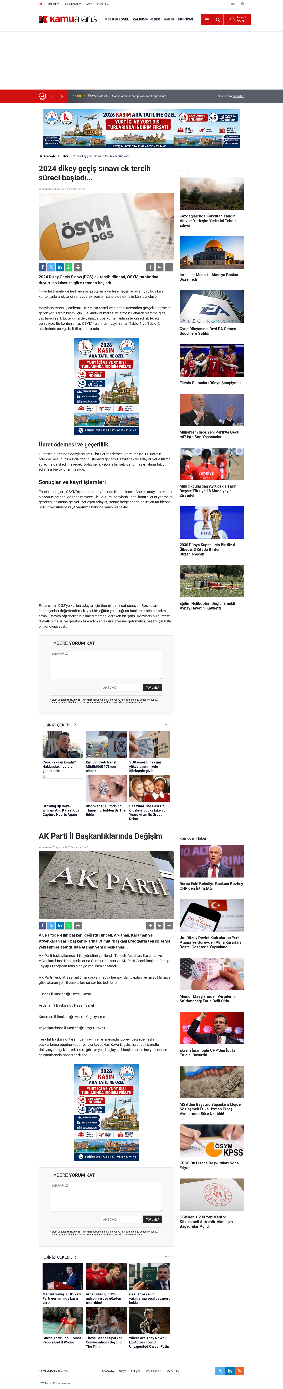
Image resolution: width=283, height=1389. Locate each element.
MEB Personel (117, 19)
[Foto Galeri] (242, 4)
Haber (169, 19)
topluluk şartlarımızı (80, 699)
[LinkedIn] (60, 267)
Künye (122, 1371)
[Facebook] (42, 267)
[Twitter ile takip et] (220, 1371)
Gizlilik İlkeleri (153, 1371)
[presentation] (52, 96)
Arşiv (89, 4)
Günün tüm (231, 96)
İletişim (135, 1371)
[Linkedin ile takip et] (230, 1371)
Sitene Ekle (102, 4)
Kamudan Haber (146, 19)
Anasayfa (49, 156)
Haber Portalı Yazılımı (58, 1383)
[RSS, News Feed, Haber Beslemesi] (239, 1371)
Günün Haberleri (72, 4)
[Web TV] (233, 4)
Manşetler (53, 4)
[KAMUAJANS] (68, 19)
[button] (150, 267)
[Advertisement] (141, 61)
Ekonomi (185, 19)
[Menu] (206, 19)
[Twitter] (51, 267)
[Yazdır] (78, 267)
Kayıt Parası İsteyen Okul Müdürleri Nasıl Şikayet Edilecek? (127, 96)
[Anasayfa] (41, 4)
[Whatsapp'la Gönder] (68, 267)
